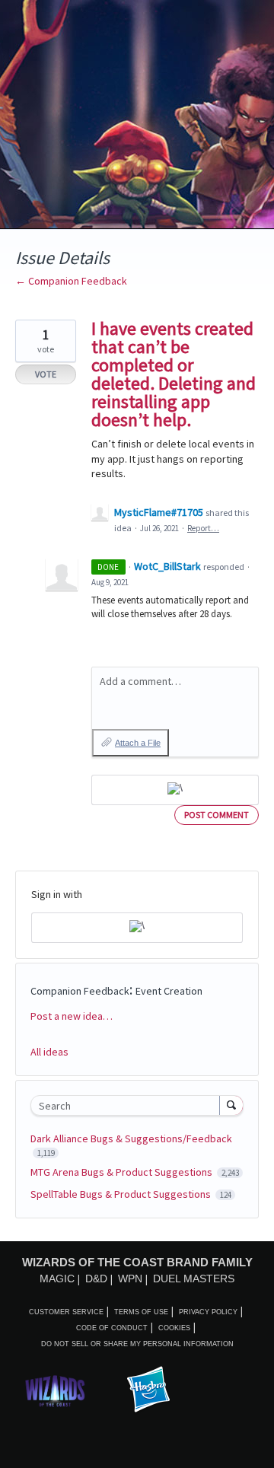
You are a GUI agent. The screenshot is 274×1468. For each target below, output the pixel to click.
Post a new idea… (71, 1016)
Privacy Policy (208, 1312)
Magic (57, 1278)
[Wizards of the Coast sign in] (175, 790)
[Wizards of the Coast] (54, 1391)
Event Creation (168, 991)
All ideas (49, 1052)
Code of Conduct (112, 1328)
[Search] (231, 1105)
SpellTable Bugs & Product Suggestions (121, 1194)
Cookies (174, 1328)
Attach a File (138, 742)
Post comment (216, 814)
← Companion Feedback (71, 281)
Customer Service (66, 1312)
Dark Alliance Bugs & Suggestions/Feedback (131, 1138)
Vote (45, 374)
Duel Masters (193, 1278)
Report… (203, 528)
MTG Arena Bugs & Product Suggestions (122, 1172)
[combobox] (128, 1105)
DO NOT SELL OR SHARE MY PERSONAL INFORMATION (137, 1344)
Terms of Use (141, 1312)
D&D (96, 1278)
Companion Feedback (79, 991)
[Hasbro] (148, 1390)
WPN (130, 1278)
